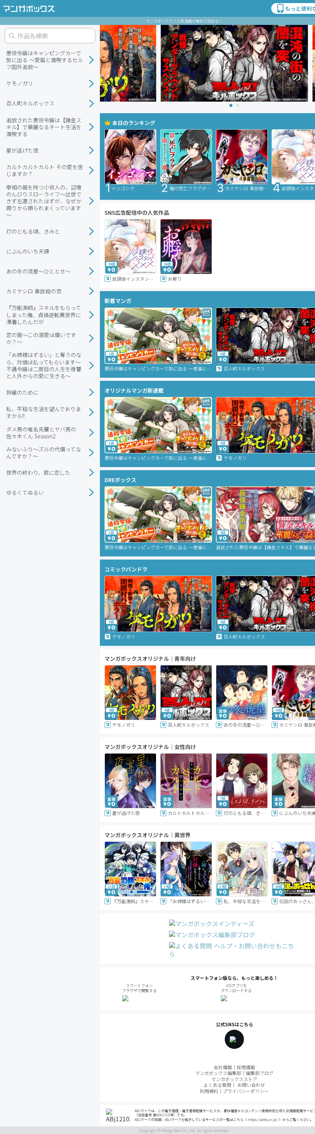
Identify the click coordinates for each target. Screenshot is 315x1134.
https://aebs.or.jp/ (263, 1119)
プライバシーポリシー (246, 1091)
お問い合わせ (251, 1084)
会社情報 (223, 1067)
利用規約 (209, 1091)
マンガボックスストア (234, 1079)
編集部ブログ (260, 1073)
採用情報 (246, 1067)
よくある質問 (217, 1084)
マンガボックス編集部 (218, 1073)
